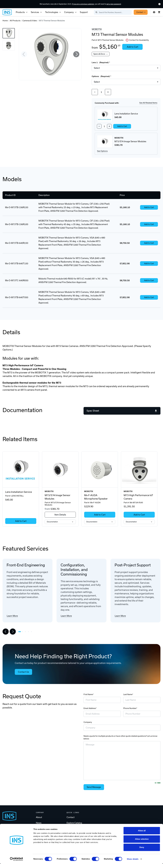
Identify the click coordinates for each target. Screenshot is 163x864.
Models (12, 179)
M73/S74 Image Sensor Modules (57, 497)
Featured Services (25, 548)
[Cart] (159, 12)
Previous (24, 54)
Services (35, 12)
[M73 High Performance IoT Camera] (139, 469)
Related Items (20, 439)
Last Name (127, 694)
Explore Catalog (74, 823)
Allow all (142, 831)
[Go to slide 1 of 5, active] (19, 632)
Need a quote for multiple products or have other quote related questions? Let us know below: (120, 737)
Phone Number (129, 708)
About (39, 817)
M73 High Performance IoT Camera (138, 497)
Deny (141, 847)
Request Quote (22, 696)
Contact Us (23, 672)
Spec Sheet (93, 410)
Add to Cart (132, 47)
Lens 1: (100, 62)
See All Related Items (148, 103)
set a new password (113, 4)
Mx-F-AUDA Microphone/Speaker (96, 497)
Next (76, 54)
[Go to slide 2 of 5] (22, 632)
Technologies (51, 12)
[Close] (159, 4)
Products (20, 12)
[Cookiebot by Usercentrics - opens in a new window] (16, 859)
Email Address (90, 708)
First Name (88, 694)
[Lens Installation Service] (21, 469)
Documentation (22, 410)
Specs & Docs (99, 54)
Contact (139, 12)
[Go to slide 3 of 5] (26, 632)
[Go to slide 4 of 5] (29, 632)
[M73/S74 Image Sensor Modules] (60, 469)
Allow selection (142, 839)
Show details (132, 859)
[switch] (73, 859)
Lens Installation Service (18, 492)
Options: (101, 76)
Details (11, 332)
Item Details (60, 515)
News (38, 823)
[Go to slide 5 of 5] (32, 632)
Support (84, 12)
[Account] (154, 12)
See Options (102, 151)
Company (69, 12)
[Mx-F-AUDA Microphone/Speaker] (100, 469)
